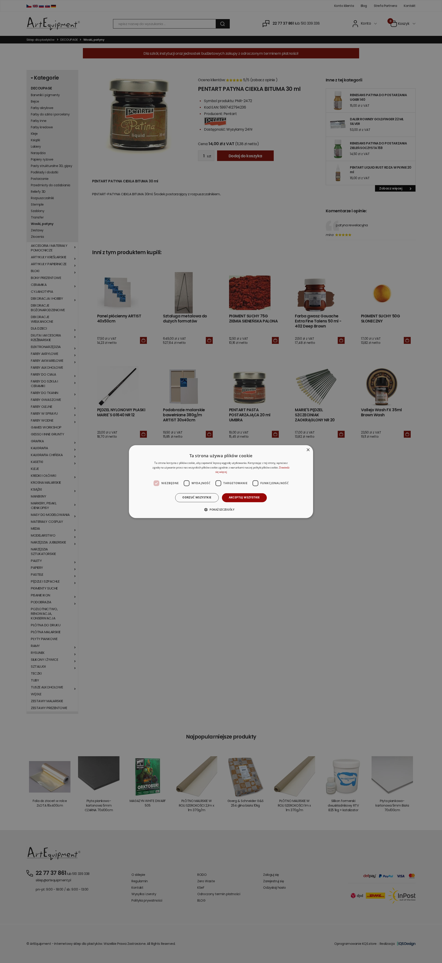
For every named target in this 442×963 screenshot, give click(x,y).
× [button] (308, 450)
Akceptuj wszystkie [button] (244, 498)
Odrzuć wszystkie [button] (196, 498)
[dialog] (221, 481)
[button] (221, 509)
